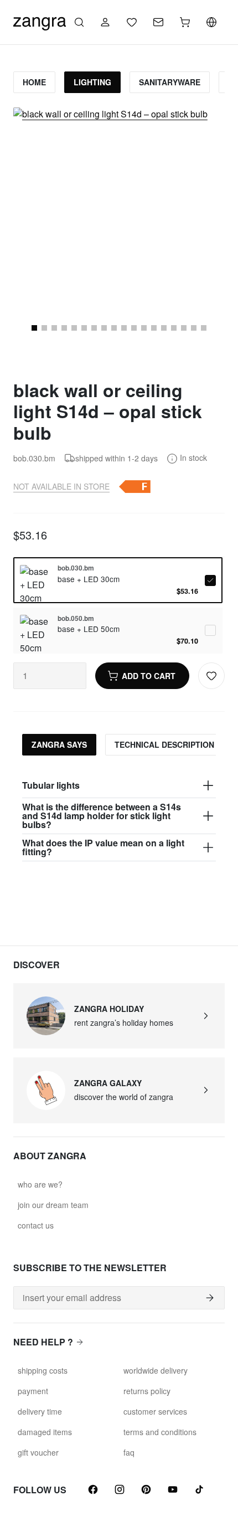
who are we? (40, 1184)
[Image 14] (154, 328)
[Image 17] (184, 328)
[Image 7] (84, 328)
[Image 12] (134, 328)
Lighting (92, 82)
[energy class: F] (134, 486)
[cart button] (185, 22)
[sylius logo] (39, 20)
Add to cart (148, 675)
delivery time (40, 1411)
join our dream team (53, 1204)
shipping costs (43, 1370)
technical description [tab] (164, 744)
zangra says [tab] (59, 744)
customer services (155, 1411)
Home (34, 82)
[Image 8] (94, 328)
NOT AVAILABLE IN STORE (61, 486)
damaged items (45, 1431)
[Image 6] (74, 328)
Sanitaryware (169, 82)
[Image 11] (124, 328)
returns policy (146, 1390)
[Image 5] (64, 328)
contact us (36, 1225)
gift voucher (38, 1452)
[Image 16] (174, 328)
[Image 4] (54, 328)
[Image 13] (144, 328)
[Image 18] (193, 328)
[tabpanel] (119, 817)
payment (33, 1390)
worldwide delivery (155, 1370)
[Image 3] (44, 328)
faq (128, 1452)
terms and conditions (159, 1431)
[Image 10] (114, 328)
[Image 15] (164, 328)
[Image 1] (34, 328)
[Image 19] (203, 328)
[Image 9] (104, 328)
